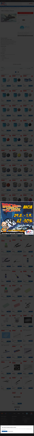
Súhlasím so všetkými (4, 431)
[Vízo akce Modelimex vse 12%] (17, 218)
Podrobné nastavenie (10, 431)
